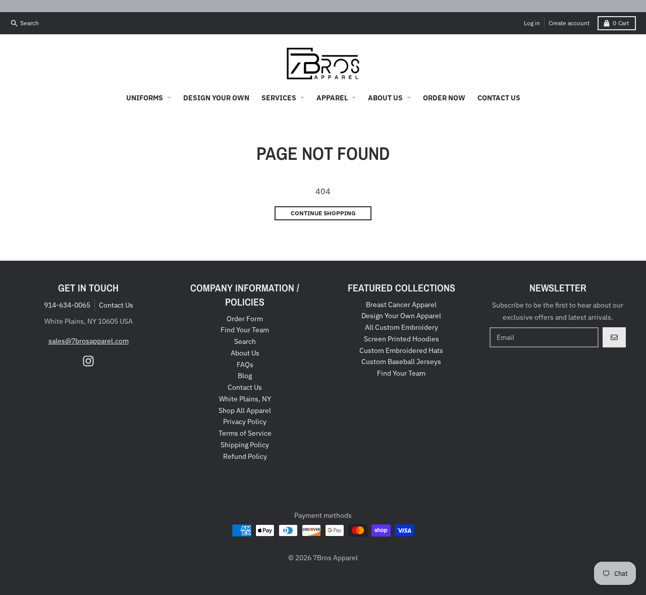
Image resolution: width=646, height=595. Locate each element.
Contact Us (116, 305)
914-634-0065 (67, 305)
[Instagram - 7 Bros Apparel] (88, 361)
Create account (569, 23)
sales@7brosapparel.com (88, 340)
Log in (532, 23)
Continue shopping (323, 213)
